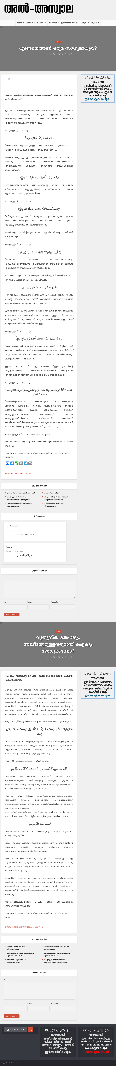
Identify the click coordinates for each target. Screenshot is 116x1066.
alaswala (19, 1063)
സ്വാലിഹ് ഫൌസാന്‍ (25, 473)
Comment (7, 578)
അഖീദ (19, 23)
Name (6, 602)
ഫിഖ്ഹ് (29, 23)
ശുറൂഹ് (94, 23)
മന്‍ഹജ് (58, 42)
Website (54, 602)
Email (29, 602)
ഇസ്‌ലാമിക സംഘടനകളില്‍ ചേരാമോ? (21, 493)
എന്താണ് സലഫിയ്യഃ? (56, 1025)
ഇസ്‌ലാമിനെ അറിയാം (70, 23)
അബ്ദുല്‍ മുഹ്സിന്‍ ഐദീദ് (63, 54)
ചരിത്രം (84, 23)
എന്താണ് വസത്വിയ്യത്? (52, 493)
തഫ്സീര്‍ (41, 23)
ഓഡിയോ (53, 23)
